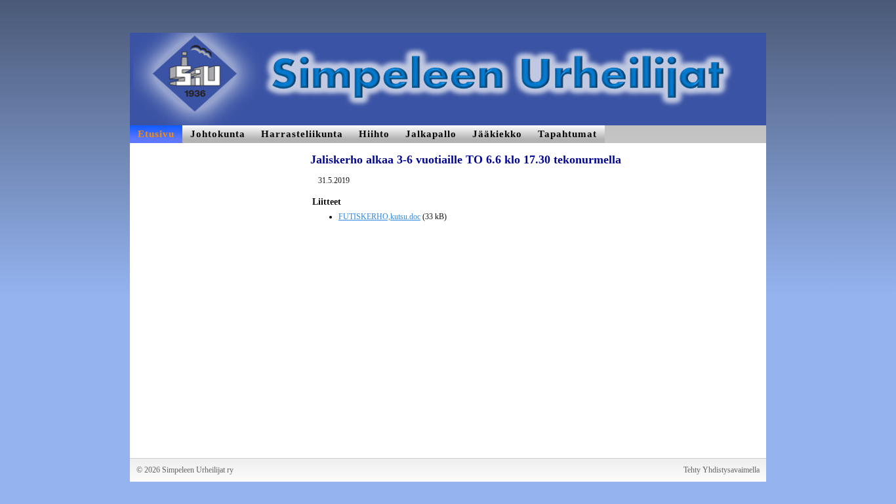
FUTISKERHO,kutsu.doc (379, 216)
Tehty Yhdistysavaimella (721, 469)
